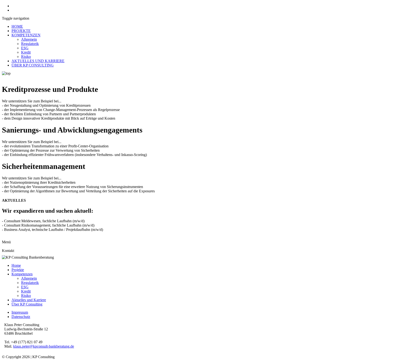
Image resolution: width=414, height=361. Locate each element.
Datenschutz (21, 317)
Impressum (20, 312)
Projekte (18, 270)
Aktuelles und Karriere (29, 300)
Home (16, 265)
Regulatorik (30, 44)
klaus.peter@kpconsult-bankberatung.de (43, 346)
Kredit (26, 52)
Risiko (26, 57)
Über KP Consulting (27, 304)
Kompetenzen (22, 274)
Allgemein (29, 39)
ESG (25, 48)
